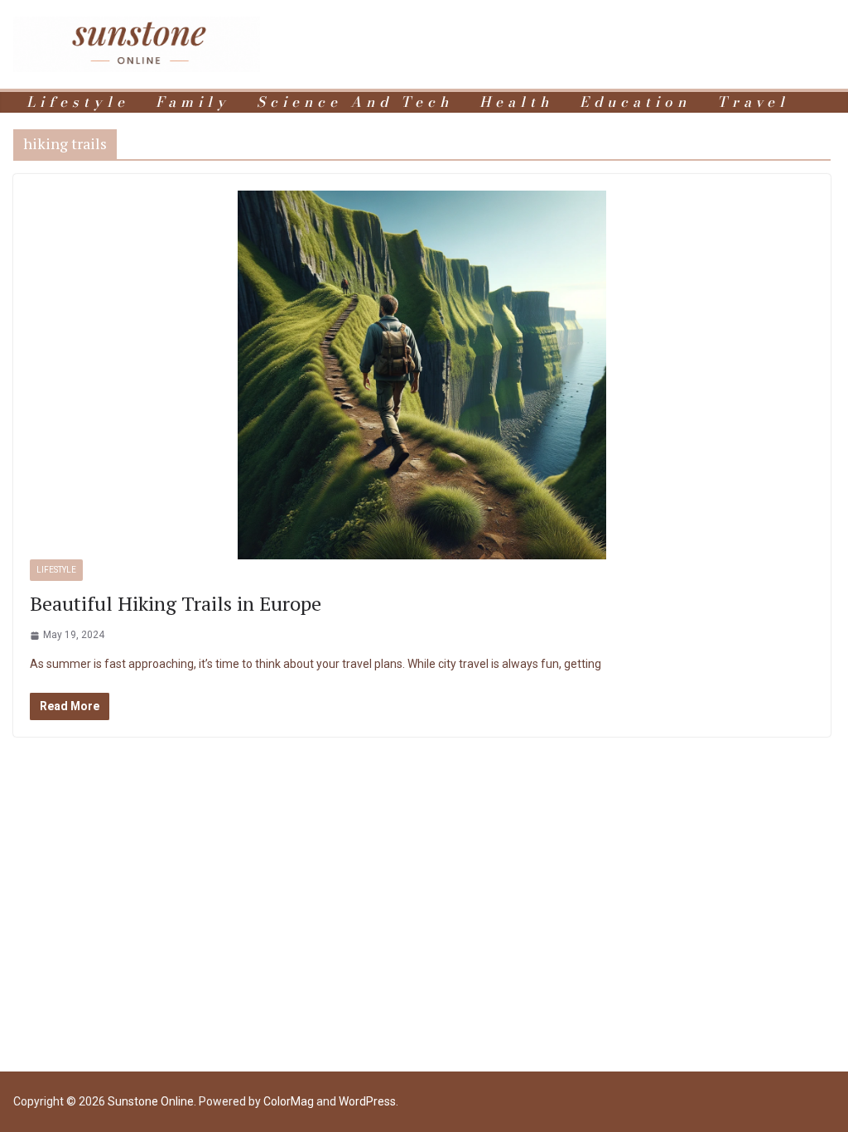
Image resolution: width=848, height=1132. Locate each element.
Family (193, 102)
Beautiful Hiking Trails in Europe (175, 603)
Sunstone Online (151, 1101)
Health (516, 102)
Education (635, 102)
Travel (753, 102)
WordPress (367, 1101)
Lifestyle (77, 102)
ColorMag (288, 1101)
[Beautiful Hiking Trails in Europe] (422, 375)
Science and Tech (355, 102)
